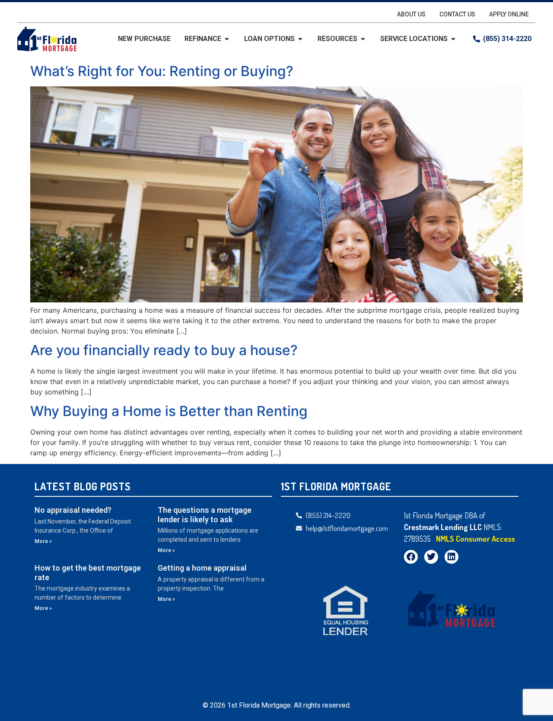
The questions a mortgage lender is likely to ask (204, 514)
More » (43, 541)
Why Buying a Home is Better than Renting (169, 411)
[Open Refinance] (226, 39)
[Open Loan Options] (300, 39)
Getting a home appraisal (202, 567)
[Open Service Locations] (453, 39)
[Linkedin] (451, 557)
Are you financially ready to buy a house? (164, 350)
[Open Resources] (362, 39)
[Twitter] (431, 557)
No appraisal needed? (73, 510)
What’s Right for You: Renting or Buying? (161, 71)
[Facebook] (411, 557)
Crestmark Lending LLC (443, 527)
